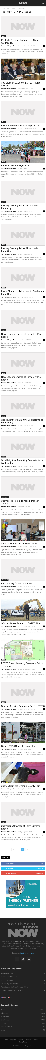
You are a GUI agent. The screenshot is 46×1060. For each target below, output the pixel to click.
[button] (43, 3)
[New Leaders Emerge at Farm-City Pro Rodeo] (23, 320)
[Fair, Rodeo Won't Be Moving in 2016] (23, 112)
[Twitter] (23, 959)
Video (3, 1030)
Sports (4, 202)
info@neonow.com (27, 953)
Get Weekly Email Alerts (9, 983)
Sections (28, 1040)
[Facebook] (17, 959)
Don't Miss (5, 540)
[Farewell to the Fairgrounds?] (23, 152)
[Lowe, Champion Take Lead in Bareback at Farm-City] (23, 277)
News (3, 36)
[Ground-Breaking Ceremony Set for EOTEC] (23, 692)
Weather (21, 1040)
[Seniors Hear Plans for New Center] (23, 530)
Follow (40, 868)
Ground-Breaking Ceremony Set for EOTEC (23, 706)
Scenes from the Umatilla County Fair (20, 786)
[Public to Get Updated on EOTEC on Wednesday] (23, 26)
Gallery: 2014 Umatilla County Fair (18, 746)
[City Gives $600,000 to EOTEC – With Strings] (23, 69)
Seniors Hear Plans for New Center (19, 543)
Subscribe (39, 873)
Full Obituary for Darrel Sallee (16, 583)
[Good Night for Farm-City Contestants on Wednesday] (23, 406)
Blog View (13, 1040)
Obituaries (5, 579)
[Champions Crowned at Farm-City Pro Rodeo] (23, 812)
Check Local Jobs (7, 980)
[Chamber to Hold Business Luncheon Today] (23, 487)
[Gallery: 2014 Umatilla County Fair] (23, 732)
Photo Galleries (6, 742)
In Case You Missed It (9, 977)
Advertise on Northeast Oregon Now (14, 987)
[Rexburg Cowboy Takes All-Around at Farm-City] (23, 192)
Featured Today (7, 973)
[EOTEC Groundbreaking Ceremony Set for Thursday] (23, 649)
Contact (35, 1040)
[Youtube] (29, 959)
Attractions (5, 497)
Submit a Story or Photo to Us (12, 990)
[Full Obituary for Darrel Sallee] (23, 570)
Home (3, 8)
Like (42, 863)
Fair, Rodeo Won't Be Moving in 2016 (20, 125)
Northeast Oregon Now (8, 46)
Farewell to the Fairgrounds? (16, 165)
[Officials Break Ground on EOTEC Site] (23, 610)
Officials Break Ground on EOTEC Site (20, 623)
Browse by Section (9, 1005)
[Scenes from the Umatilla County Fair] (23, 772)
